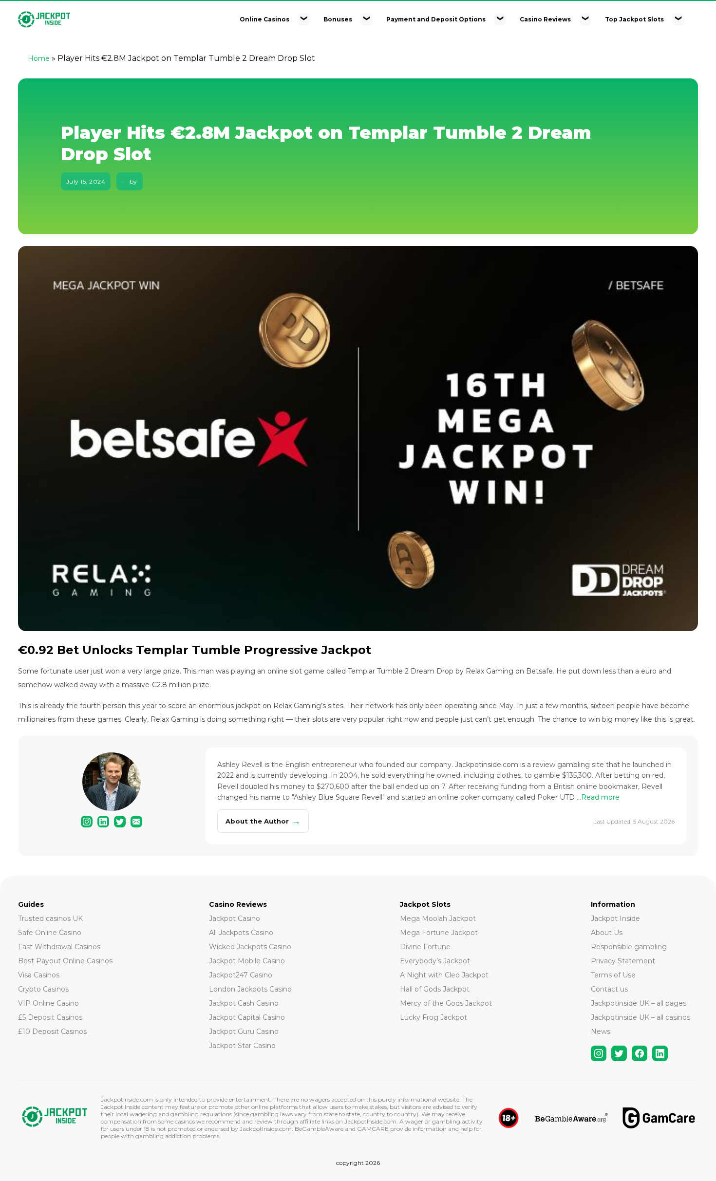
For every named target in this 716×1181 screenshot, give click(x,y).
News (600, 1031)
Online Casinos (264, 19)
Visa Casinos (38, 975)
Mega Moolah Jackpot (438, 918)
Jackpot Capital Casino (247, 1017)
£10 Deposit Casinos (52, 1031)
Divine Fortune (425, 946)
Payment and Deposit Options (436, 19)
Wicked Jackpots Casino (250, 946)
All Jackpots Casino (241, 932)
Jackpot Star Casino (242, 1045)
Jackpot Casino (234, 918)
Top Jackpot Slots (634, 19)
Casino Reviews (545, 19)
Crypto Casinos (43, 989)
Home (39, 58)
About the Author (263, 821)
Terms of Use (613, 975)
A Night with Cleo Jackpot (444, 975)
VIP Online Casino (48, 1003)
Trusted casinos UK (50, 918)
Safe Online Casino (49, 932)
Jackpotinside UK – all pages (638, 1003)
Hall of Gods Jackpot (435, 989)
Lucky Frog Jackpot (433, 1017)
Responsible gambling (629, 946)
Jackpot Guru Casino (244, 1031)
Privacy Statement (623, 960)
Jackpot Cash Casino (244, 1003)
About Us (606, 932)
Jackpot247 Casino (240, 975)
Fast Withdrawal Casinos (59, 946)
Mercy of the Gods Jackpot (446, 1003)
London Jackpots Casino (250, 989)
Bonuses (337, 19)
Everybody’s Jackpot (435, 960)
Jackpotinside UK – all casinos (640, 1017)
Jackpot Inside (615, 918)
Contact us (609, 989)
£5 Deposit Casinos (50, 1017)
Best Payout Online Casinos (65, 960)
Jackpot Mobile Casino (247, 960)
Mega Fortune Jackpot (439, 932)
